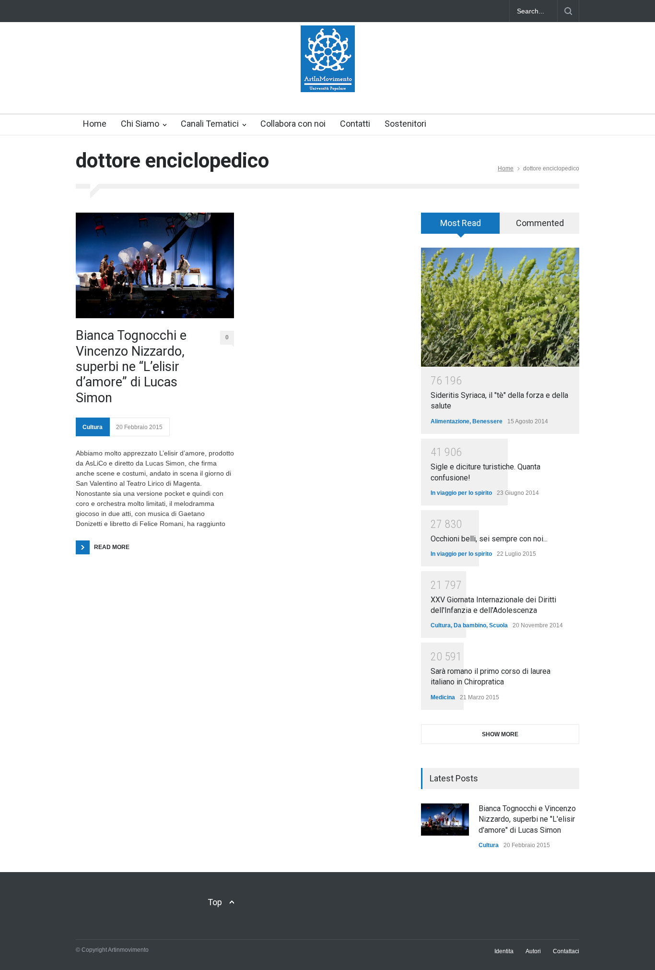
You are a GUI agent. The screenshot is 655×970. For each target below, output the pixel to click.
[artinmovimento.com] (328, 76)
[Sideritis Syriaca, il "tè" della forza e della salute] (500, 307)
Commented (540, 223)
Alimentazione (450, 421)
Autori (533, 951)
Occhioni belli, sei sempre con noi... (489, 538)
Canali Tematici (210, 124)
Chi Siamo (140, 124)
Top (215, 902)
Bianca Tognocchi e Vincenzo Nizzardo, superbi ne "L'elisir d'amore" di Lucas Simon (527, 819)
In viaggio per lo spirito (461, 493)
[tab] (460, 226)
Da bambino (470, 625)
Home (94, 124)
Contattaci (566, 951)
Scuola (498, 625)
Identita (504, 951)
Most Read (460, 223)
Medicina (443, 697)
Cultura (92, 427)
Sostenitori (405, 124)
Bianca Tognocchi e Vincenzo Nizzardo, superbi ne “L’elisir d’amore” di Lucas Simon (131, 367)
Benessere (487, 421)
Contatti (355, 124)
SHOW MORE (500, 734)
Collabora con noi (293, 124)
